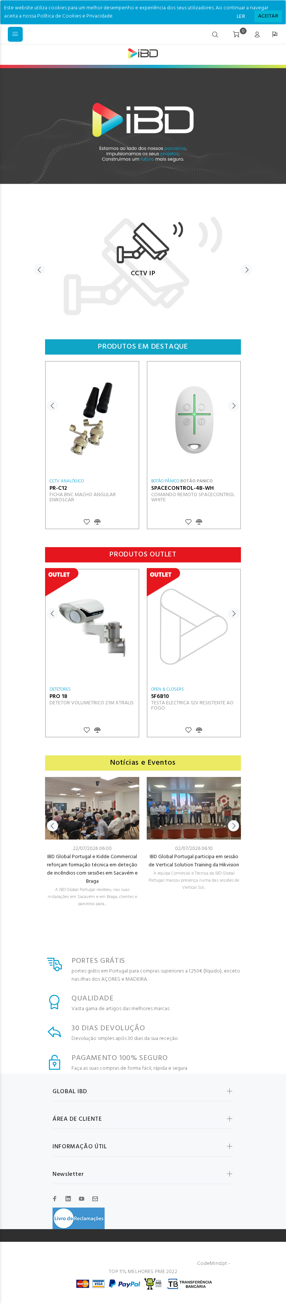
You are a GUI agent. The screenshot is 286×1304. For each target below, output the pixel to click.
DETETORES (60, 689)
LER (241, 16)
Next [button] (246, 269)
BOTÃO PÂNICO (165, 481)
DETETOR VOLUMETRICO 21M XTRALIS (92, 703)
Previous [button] (39, 269)
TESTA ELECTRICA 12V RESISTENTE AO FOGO (192, 706)
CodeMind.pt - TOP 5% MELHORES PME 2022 (169, 1267)
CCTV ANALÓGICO (67, 481)
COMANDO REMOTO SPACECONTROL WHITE (193, 497)
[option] (143, 262)
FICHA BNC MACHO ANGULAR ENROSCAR (83, 497)
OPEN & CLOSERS (167, 689)
